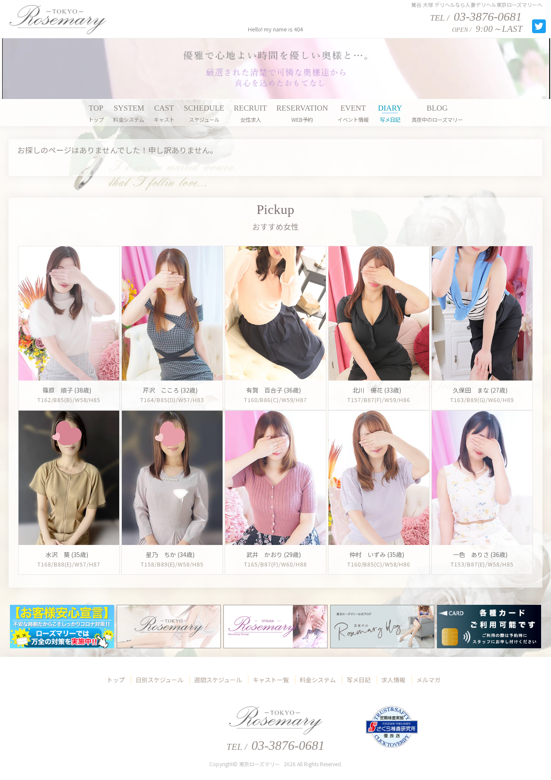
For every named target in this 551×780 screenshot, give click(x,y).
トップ (116, 679)
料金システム (318, 679)
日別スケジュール (159, 679)
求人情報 (393, 679)
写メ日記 (359, 679)
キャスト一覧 (271, 679)
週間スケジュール (218, 679)
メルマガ (428, 679)
